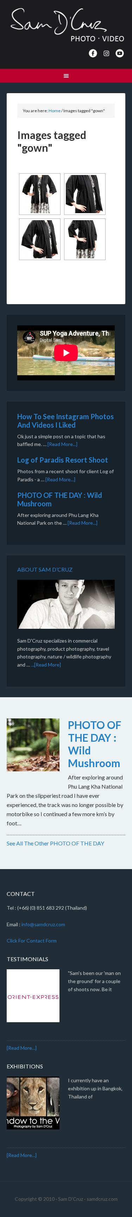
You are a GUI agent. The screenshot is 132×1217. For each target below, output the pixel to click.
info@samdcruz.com (43, 924)
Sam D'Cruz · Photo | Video (66, 24)
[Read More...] (62, 444)
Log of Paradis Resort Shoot (62, 460)
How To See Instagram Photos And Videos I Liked (65, 420)
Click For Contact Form (32, 941)
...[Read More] (46, 665)
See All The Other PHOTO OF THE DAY (55, 843)
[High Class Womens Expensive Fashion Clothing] (40, 194)
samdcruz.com (102, 1199)
